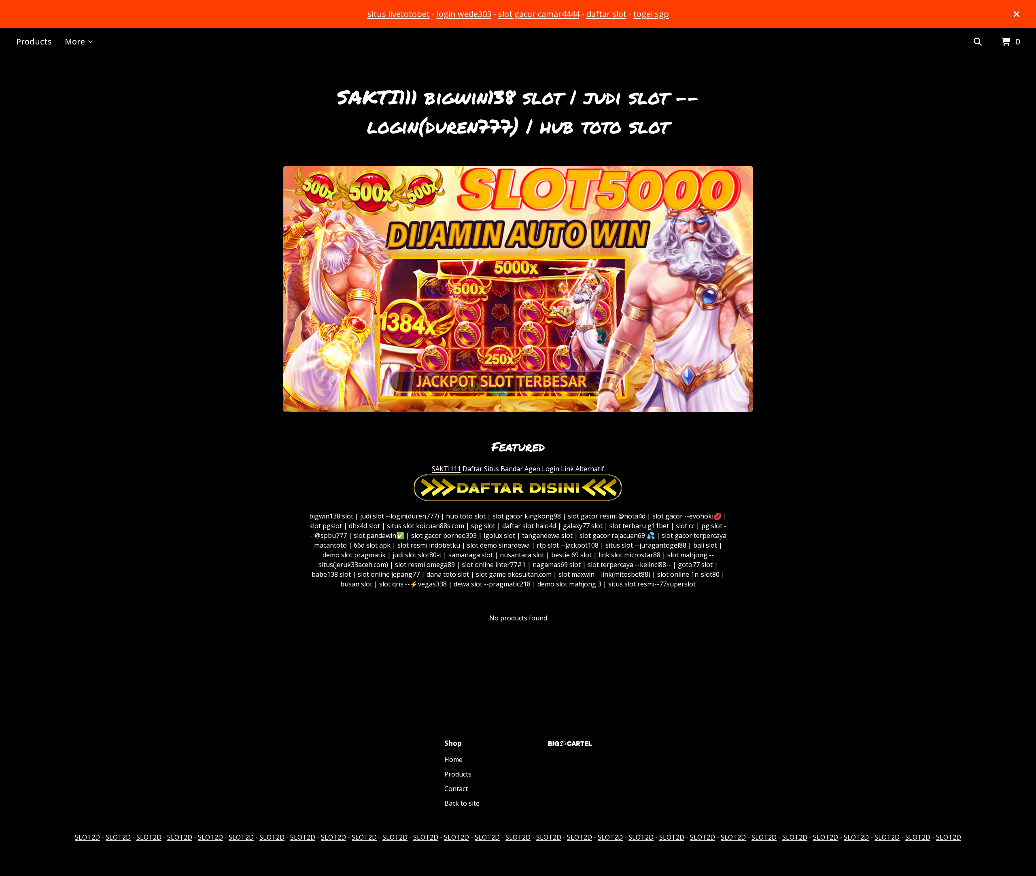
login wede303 (464, 13)
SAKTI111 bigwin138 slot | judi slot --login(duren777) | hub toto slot (518, 111)
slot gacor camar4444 (539, 13)
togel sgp (651, 13)
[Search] (977, 42)
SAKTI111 (446, 468)
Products (34, 41)
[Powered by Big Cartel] (570, 743)
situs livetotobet (398, 13)
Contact (456, 788)
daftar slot (606, 13)
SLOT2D (87, 837)
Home (453, 759)
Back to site (462, 803)
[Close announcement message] (1016, 14)
